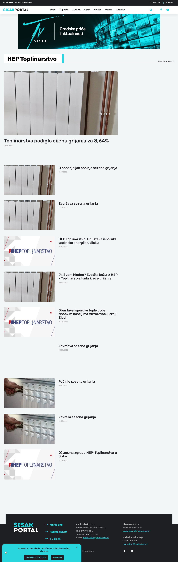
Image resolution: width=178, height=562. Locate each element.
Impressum (88, 551)
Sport (87, 9)
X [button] (76, 548)
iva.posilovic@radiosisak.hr (136, 531)
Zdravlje (120, 9)
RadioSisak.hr (58, 531)
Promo (108, 9)
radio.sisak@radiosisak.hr (96, 537)
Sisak (52, 9)
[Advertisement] (144, 112)
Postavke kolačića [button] (36, 557)
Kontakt (170, 3)
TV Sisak (54, 538)
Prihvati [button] (57, 557)
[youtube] (167, 10)
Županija (64, 9)
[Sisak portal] (15, 10)
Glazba (97, 9)
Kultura (76, 9)
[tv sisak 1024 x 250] (89, 31)
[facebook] (161, 10)
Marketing (155, 3)
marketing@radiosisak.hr (135, 544)
